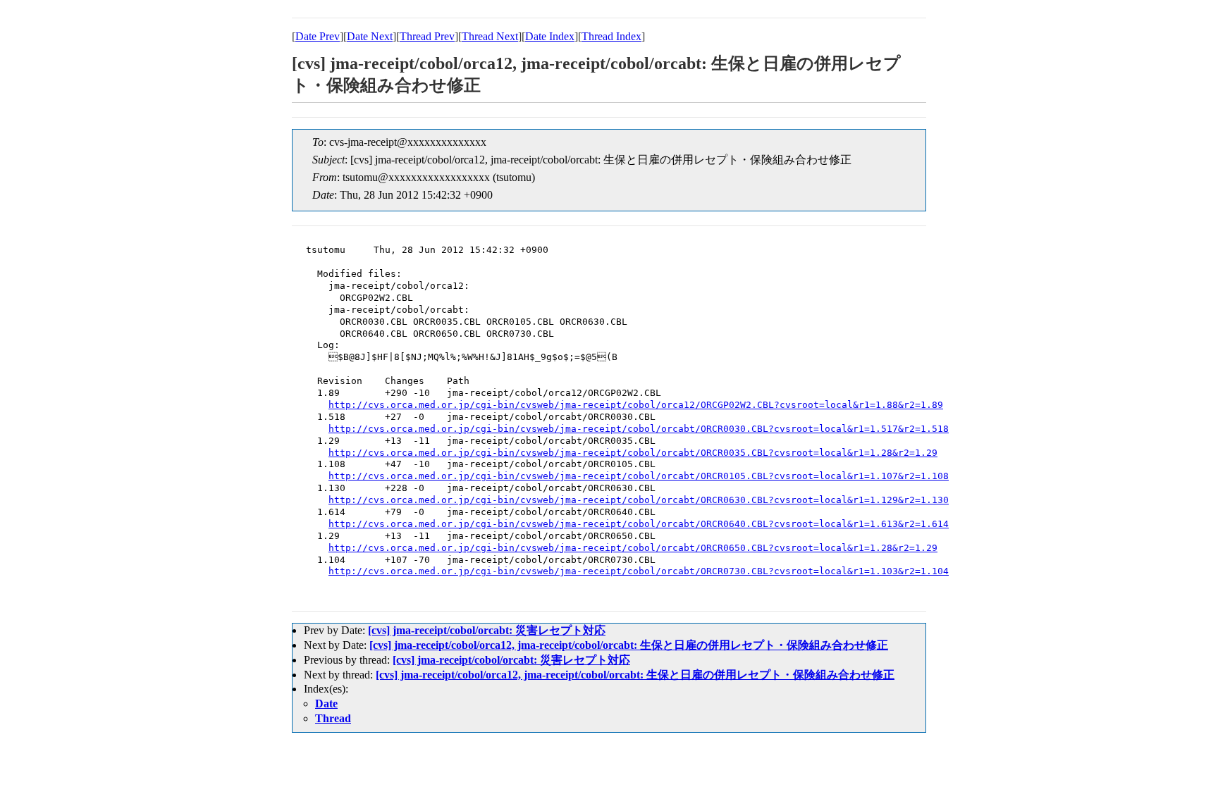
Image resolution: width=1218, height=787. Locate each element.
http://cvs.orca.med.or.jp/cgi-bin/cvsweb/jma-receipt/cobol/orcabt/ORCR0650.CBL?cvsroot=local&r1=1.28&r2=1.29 (632, 548)
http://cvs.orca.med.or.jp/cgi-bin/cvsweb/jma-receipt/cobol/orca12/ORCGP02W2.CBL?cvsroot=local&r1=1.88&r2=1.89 (635, 404)
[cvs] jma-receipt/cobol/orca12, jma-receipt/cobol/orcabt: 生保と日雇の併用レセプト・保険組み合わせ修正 (628, 645)
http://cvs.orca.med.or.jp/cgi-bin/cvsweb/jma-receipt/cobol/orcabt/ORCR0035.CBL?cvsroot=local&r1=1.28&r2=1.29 (632, 452)
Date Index (549, 36)
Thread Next (490, 36)
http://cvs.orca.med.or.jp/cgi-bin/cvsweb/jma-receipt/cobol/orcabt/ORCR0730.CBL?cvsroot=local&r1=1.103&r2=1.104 (638, 571)
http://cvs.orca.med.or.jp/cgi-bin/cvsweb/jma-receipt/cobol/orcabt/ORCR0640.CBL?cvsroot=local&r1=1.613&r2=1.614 (638, 524)
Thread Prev (427, 36)
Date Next (370, 36)
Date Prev (317, 36)
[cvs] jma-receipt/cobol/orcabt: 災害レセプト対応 (486, 630)
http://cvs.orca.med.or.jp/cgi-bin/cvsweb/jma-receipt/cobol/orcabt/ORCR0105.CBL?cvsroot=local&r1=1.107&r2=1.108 (638, 476)
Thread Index (611, 36)
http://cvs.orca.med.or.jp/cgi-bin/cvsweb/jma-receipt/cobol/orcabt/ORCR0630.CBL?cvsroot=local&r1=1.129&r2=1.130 (638, 500)
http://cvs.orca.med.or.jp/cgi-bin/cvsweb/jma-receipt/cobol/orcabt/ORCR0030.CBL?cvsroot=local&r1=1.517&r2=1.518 (638, 428)
